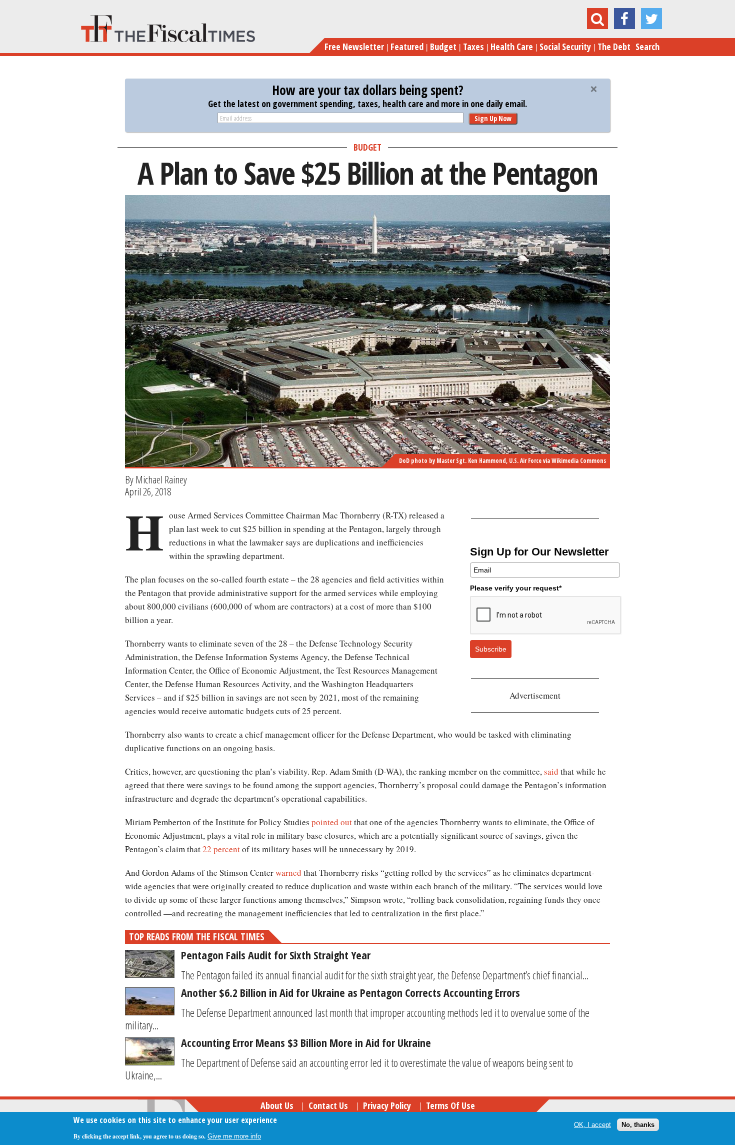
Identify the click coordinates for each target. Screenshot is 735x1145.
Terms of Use (450, 1105)
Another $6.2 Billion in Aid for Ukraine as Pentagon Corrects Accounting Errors (350, 992)
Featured (407, 47)
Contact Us (328, 1105)
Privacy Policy (387, 1105)
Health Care (511, 47)
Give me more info (234, 1135)
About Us (277, 1105)
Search (648, 47)
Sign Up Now (493, 118)
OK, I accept (592, 1124)
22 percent (221, 849)
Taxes (473, 47)
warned (289, 872)
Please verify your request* (516, 588)
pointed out (332, 822)
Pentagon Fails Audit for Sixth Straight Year (275, 954)
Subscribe (490, 649)
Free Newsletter (354, 47)
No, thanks (638, 1124)
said (551, 771)
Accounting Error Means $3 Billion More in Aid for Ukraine (306, 1042)
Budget (443, 47)
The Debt (614, 47)
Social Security (565, 47)
